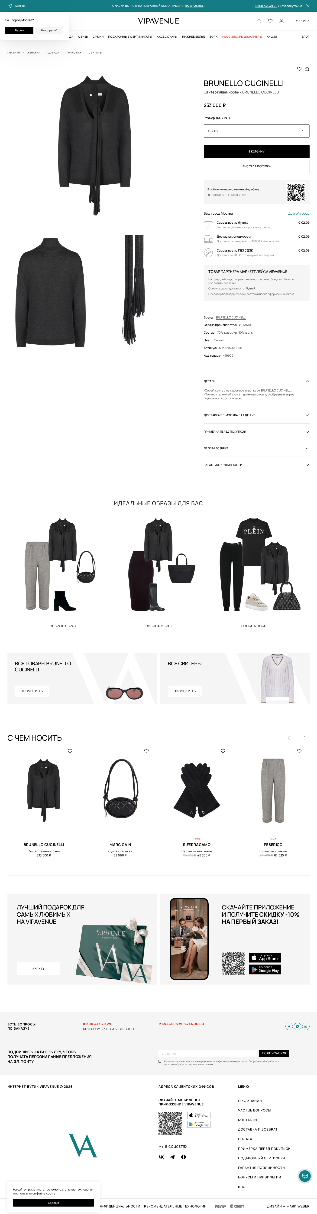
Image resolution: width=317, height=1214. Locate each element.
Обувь (83, 37)
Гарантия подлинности (261, 1167)
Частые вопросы (254, 1110)
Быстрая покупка (257, 166)
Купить (63, 626)
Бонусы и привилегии (259, 1177)
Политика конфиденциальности (108, 1206)
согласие (176, 1061)
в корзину (257, 151)
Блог (306, 37)
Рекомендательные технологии (175, 1206)
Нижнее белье (193, 37)
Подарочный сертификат (262, 1158)
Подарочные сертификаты (130, 37)
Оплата (245, 1139)
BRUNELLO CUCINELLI (231, 317)
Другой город (299, 213)
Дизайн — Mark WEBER (288, 1206)
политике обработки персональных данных (188, 1064)
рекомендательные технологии (70, 1189)
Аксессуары (167, 37)
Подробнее (194, 5)
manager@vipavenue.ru (181, 1024)
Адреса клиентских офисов (186, 1086)
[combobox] (257, 130)
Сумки (98, 37)
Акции (272, 37)
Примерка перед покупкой (264, 1148)
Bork (213, 37)
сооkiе (50, 1193)
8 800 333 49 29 (266, 6)
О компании (250, 1100)
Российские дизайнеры (242, 37)
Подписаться (274, 1053)
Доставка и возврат (258, 1129)
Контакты (247, 1120)
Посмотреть (32, 691)
